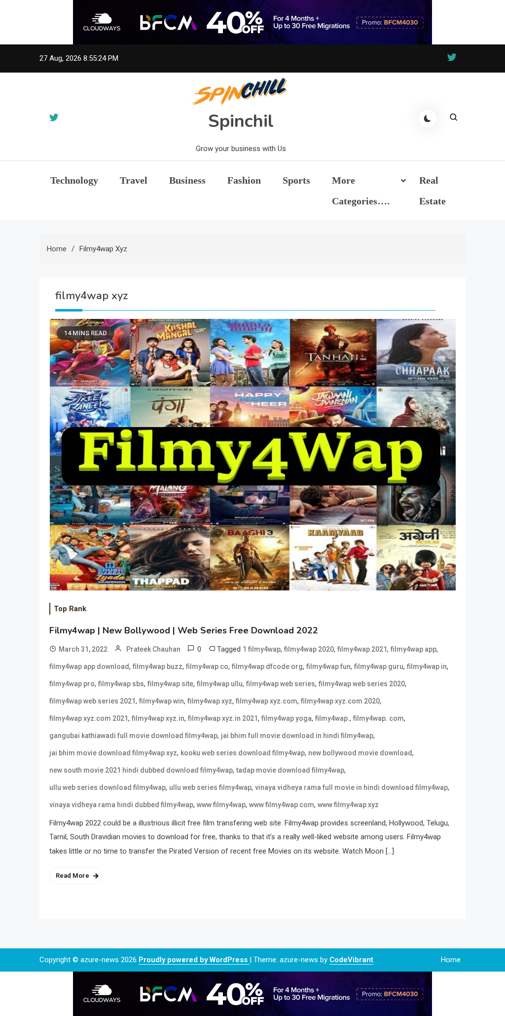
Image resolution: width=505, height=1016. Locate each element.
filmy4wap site (170, 684)
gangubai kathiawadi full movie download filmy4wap (133, 736)
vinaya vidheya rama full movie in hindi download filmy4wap (351, 787)
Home (451, 959)
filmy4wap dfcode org (267, 666)
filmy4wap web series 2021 (92, 701)
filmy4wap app (413, 649)
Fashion (244, 180)
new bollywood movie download (360, 753)
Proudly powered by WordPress (194, 959)
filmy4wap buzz (157, 666)
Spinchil (241, 121)
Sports (296, 180)
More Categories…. (361, 190)
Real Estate (432, 190)
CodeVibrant (351, 959)
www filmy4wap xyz (348, 805)
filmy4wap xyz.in (158, 718)
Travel (133, 180)
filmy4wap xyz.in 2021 (223, 718)
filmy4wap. (332, 718)
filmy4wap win (161, 701)
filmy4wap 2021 (362, 649)
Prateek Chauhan (153, 649)
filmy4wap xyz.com (266, 701)
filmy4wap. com (378, 718)
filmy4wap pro (72, 684)
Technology (74, 180)
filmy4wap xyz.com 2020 (340, 701)
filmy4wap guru (378, 666)
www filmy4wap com (281, 805)
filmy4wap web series (280, 684)
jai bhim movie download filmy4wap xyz (113, 753)
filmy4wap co (207, 666)
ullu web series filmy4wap (210, 787)
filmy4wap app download (89, 666)
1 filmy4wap (262, 649)
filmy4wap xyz (209, 701)
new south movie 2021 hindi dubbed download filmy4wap (141, 770)
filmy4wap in (427, 666)
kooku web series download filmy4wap (242, 753)
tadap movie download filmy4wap (290, 770)
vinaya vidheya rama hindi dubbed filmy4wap (121, 805)
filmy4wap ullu (220, 684)
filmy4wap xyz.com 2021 (88, 718)
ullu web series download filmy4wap (107, 787)
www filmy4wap (221, 805)
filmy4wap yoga (286, 718)
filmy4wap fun (328, 666)
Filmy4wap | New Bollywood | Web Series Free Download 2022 (183, 630)
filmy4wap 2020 (309, 649)
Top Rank (70, 608)
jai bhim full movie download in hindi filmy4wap (297, 736)
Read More (72, 875)
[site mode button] (427, 118)
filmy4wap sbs (121, 684)
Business (187, 180)
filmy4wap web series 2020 (362, 684)
